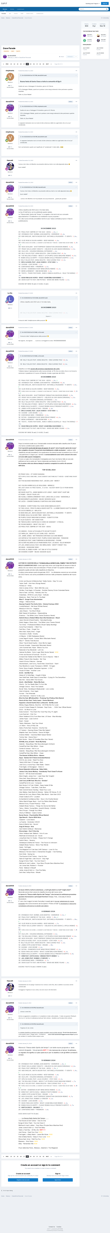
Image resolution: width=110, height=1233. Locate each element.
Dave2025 (104, 34)
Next (47, 64)
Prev (7, 64)
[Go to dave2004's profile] (5, 56)
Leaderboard (39, 13)
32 (40, 64)
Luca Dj (89, 39)
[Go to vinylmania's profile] (10, 77)
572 (11, 85)
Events (16, 13)
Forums (4, 13)
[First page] (3, 64)
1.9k (11, 116)
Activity (12, 9)
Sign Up (105, 3)
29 (30, 64)
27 (24, 64)
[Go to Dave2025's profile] (98, 35)
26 (20, 64)
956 (11, 308)
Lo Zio (10, 293)
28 (27, 64)
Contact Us (52, 1226)
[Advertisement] (32, 33)
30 (34, 64)
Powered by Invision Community (55, 1230)
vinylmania (10, 70)
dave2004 (13, 55)
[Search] (107, 9)
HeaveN (10, 160)
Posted (25, 70)
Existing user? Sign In (92, 3)
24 (14, 64)
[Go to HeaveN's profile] (10, 166)
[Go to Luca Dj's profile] (84, 40)
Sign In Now (58, 1180)
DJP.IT (4, 3)
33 (43, 64)
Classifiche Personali (25, 57)
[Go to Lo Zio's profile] (10, 299)
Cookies (59, 1226)
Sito (10, 13)
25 (17, 64)
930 (11, 175)
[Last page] (51, 64)
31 (37, 64)
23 (11, 64)
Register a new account (23, 1180)
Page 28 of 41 (58, 64)
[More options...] (76, 71)
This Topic (100, 9)
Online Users (29, 13)
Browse (5, 9)
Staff (22, 13)
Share (62, 56)
